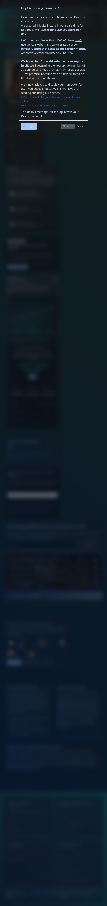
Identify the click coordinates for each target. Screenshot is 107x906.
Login (30, 126)
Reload (80, 126)
